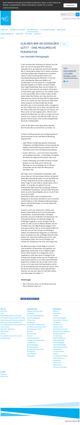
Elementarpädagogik (33, 318)
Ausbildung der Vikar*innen (35, 349)
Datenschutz (4, 376)
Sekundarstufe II (58, 327)
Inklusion (30, 336)
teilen (64, 44)
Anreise (2, 333)
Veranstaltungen (17, 30)
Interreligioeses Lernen (60, 347)
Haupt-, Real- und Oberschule (36, 324)
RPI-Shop (28, 34)
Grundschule (31, 322)
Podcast (55, 354)
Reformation (57, 313)
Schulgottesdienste (59, 333)
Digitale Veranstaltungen (35, 311)
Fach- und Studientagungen (35, 315)
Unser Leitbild (4, 327)
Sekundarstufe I (58, 324)
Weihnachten (57, 365)
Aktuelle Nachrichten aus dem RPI (10, 315)
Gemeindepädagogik (59, 345)
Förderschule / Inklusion (60, 320)
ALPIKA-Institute (5, 338)
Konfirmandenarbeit (33, 338)
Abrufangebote (31, 354)
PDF (67, 81)
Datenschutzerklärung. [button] (11, 7)
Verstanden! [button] (70, 5)
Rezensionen (57, 362)
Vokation (19, 34)
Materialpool (32, 30)
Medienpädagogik (32, 347)
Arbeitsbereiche (7, 34)
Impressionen (4, 331)
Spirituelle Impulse (59, 358)
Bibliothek (61, 30)
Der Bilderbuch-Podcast (60, 356)
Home (2, 38)
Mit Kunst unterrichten (60, 367)
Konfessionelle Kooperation (61, 331)
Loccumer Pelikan (47, 30)
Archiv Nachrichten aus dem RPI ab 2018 (12, 318)
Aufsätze (23, 298)
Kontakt (37, 34)
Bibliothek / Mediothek (7, 329)
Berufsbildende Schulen (34, 329)
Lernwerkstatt (31, 342)
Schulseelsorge (31, 333)
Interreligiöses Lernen (33, 298)
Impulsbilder (57, 360)
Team (2, 313)
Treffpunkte (30, 313)
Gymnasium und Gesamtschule (36, 327)
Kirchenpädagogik (32, 345)
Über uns (4, 30)
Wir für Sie (3, 311)
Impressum (3, 374)
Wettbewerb (31, 356)
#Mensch (56, 311)
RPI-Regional (31, 351)
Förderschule (31, 320)
